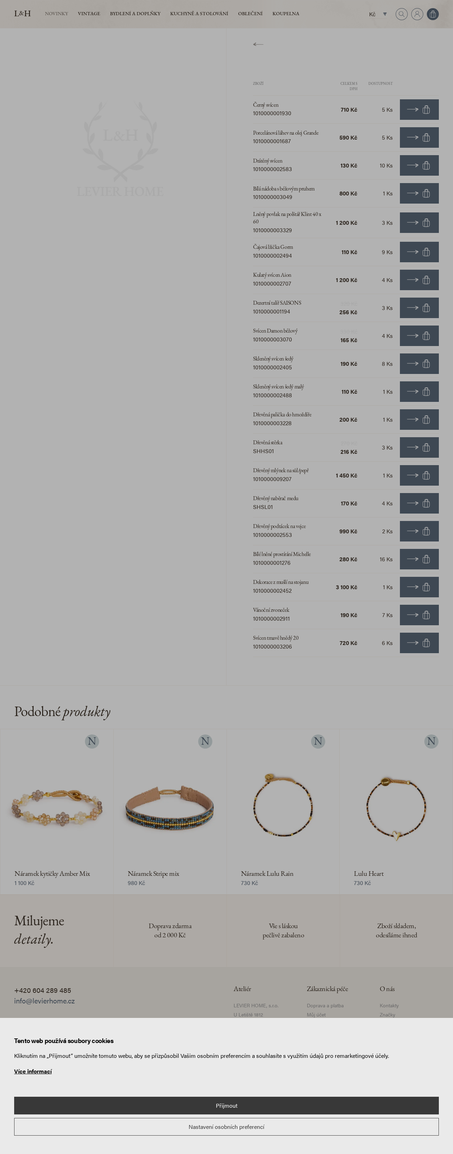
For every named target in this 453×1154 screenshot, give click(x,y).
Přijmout (226, 1105)
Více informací (33, 1071)
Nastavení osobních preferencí (226, 1127)
